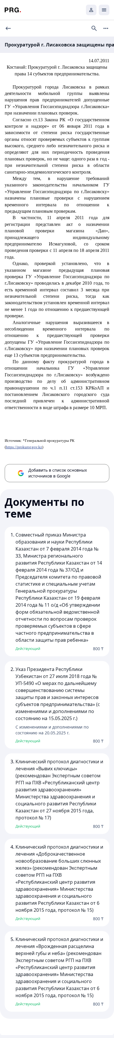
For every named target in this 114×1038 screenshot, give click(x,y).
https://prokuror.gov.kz (24, 447)
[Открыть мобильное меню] (104, 10)
